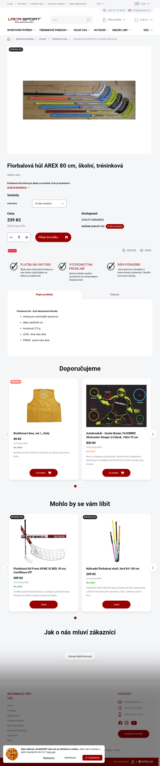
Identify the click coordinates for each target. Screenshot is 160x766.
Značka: (13, 175)
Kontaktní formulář (133, 733)
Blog (9, 740)
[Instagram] (126, 722)
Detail (43, 604)
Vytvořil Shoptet (121, 761)
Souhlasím (93, 757)
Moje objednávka (78, 4)
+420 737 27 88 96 (133, 708)
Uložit (13, 250)
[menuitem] (21, 30)
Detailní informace (17, 188)
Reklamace (12, 735)
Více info (51, 752)
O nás (10, 4)
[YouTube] (134, 722)
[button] (75, 486)
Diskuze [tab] (114, 294)
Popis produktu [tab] (44, 294)
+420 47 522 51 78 (133, 714)
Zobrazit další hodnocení (80, 656)
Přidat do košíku (48, 237)
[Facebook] (120, 722)
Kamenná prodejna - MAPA (107, 750)
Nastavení (49, 757)
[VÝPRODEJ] (43, 406)
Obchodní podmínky (17, 730)
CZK (143, 3)
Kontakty (22, 4)
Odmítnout (70, 757)
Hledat (88, 19)
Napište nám (37, 4)
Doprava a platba (56, 4)
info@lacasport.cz (133, 702)
